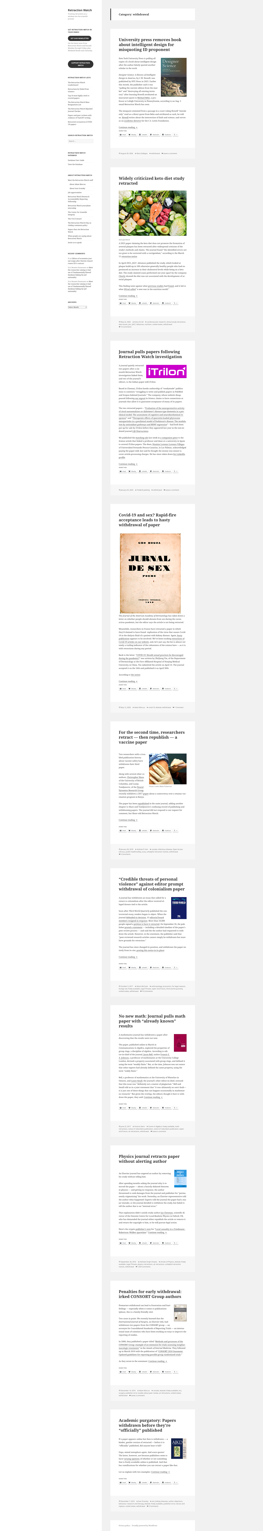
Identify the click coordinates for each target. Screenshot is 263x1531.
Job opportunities (75, 192)
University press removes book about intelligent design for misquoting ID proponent (150, 44)
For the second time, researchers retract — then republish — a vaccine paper (152, 737)
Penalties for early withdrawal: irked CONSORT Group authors (150, 1294)
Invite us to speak (75, 242)
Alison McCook (142, 986)
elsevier (158, 707)
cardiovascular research (156, 322)
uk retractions (133, 1131)
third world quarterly (174, 989)
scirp (144, 852)
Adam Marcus (139, 707)
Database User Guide (76, 160)
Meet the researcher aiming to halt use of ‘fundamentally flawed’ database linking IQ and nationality (80, 272)
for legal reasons (178, 986)
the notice (135, 674)
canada (154, 849)
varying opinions (132, 1458)
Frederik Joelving (143, 490)
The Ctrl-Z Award (74, 219)
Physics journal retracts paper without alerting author (149, 1159)
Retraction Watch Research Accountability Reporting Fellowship (78, 199)
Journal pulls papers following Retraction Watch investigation (150, 354)
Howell (125, 117)
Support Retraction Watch (80, 64)
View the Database (75, 164)
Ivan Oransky (143, 1501)
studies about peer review (148, 1393)
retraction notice (129, 256)
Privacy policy (124, 1525)
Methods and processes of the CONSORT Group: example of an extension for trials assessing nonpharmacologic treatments (152, 1344)
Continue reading (128, 127)
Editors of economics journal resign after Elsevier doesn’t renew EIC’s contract (80, 261)
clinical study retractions (175, 322)
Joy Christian (167, 1212)
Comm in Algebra (155, 1126)
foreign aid (123, 989)
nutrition (148, 324)
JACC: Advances (138, 324)
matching (140, 437)
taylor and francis (159, 989)
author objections (175, 1501)
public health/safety (133, 852)
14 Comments (126, 327)
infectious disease (165, 849)
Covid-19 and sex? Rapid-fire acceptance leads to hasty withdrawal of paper (147, 519)
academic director (132, 120)
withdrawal (155, 153)
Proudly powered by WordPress (144, 1525)
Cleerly (122, 276)
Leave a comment (170, 153)
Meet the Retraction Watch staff (80, 180)
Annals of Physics (167, 1262)
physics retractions (145, 1264)
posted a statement (133, 927)
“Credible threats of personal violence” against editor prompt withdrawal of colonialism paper (152, 884)
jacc (129, 324)
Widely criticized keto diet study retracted (152, 180)
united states (157, 324)
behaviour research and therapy (131, 1504)
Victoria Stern (139, 1126)
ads (146, 437)
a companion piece (169, 437)
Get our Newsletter (80, 38)
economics (167, 986)
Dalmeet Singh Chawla (148, 1262)
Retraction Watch (80, 10)
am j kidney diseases (160, 1501)
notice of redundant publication (140, 1129)
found (171, 286)
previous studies (156, 286)
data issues (123, 324)
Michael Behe (143, 97)
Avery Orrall (138, 322)
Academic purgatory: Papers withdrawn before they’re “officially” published (147, 1425)
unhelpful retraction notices (157, 852)
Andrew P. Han (142, 849)
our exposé (140, 398)
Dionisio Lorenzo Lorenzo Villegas (168, 444)
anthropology (156, 986)
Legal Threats (146, 989)
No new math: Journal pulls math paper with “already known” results (152, 1021)
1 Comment (178, 707)
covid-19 (151, 707)
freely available (134, 989)
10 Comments (147, 991)
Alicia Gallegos (142, 153)
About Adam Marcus (78, 184)
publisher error (131, 1393)
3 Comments (125, 854)
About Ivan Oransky (77, 188)
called (130, 289)
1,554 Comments (144, 1267)
